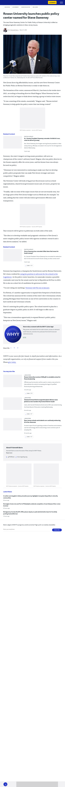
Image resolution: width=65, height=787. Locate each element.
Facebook (11, 347)
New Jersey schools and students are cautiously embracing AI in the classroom (42, 421)
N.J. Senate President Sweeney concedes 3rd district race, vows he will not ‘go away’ (42, 139)
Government (15, 7)
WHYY (6, 2)
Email (17, 347)
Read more (9, 453)
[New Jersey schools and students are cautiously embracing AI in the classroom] (12, 425)
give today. (12, 362)
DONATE (53, 2)
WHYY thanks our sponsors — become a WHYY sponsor (31, 130)
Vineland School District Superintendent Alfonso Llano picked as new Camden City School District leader (41, 401)
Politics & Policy (28, 136)
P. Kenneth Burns (14, 30)
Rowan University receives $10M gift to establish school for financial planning (42, 378)
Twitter (14, 347)
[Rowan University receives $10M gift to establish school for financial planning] (12, 381)
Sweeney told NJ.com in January (37, 288)
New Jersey (35, 7)
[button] (5, 784)
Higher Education (25, 7)
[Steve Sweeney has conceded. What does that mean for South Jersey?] (12, 256)
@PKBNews (11, 457)
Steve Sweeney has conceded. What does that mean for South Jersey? (41, 252)
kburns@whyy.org (22, 457)
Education (7, 7)
